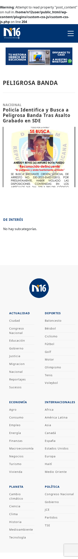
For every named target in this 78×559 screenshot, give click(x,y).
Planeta (16, 487)
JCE (47, 509)
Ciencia (14, 506)
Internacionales (60, 402)
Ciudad (14, 320)
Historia (15, 522)
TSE (47, 525)
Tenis (49, 375)
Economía (18, 402)
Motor (49, 359)
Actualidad (19, 313)
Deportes (53, 313)
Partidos (51, 517)
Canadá (50, 433)
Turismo (15, 464)
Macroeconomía (21, 448)
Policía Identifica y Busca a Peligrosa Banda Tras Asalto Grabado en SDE (36, 115)
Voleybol (51, 383)
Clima (13, 514)
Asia (48, 425)
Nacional (16, 372)
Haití (48, 464)
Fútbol (50, 344)
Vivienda (15, 472)
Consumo (16, 417)
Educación (17, 340)
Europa (50, 456)
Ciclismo (51, 336)
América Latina (56, 417)
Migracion (17, 364)
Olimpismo (53, 367)
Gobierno (16, 348)
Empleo (15, 425)
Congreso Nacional (59, 494)
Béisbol (50, 328)
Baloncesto (53, 320)
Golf (48, 352)
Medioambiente (21, 529)
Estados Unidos (57, 448)
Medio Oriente (56, 472)
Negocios (16, 456)
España (50, 441)
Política (52, 487)
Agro (13, 409)
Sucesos (15, 387)
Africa (49, 409)
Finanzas (16, 441)
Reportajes (17, 379)
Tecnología (17, 537)
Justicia (14, 356)
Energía (15, 433)
